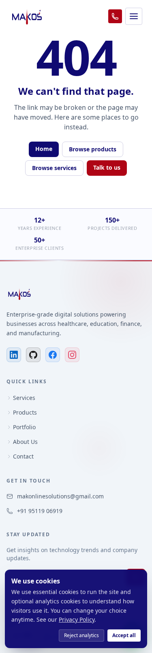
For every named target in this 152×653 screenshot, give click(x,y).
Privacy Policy (76, 619)
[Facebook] (52, 354)
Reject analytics (81, 635)
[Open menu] (133, 16)
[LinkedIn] (13, 354)
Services (24, 398)
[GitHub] (33, 354)
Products (25, 412)
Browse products (92, 149)
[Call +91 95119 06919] (115, 16)
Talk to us (106, 167)
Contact (23, 456)
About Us (25, 442)
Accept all (124, 635)
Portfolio (24, 427)
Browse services (54, 168)
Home (43, 149)
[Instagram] (72, 354)
